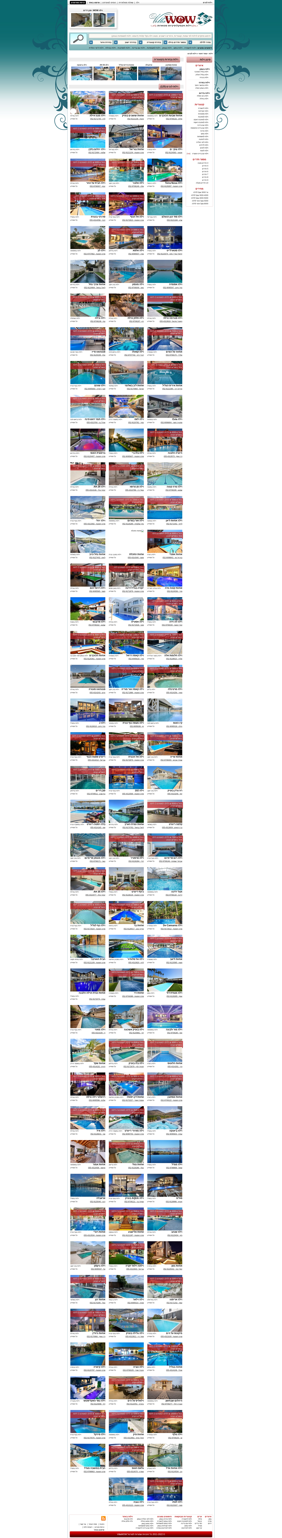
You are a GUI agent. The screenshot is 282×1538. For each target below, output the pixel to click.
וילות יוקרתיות (203, 111)
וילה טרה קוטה (174, 486)
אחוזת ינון (100, 1299)
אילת (200, 1519)
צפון (210, 1519)
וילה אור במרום (135, 520)
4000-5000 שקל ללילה (199, 198)
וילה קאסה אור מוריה (132, 689)
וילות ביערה (151, 554)
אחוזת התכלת (136, 554)
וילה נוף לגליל (97, 925)
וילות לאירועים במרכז (164, 1528)
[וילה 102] (126, 777)
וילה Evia (177, 419)
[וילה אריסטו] (164, 1286)
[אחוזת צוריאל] (126, 136)
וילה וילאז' (138, 1299)
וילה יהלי (100, 520)
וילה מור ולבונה (174, 1029)
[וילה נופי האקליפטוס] (87, 1387)
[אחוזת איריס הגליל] (126, 80)
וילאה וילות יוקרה (135, 1266)
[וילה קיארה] (87, 1354)
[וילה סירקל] (87, 1421)
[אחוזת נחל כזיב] (87, 541)
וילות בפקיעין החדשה (116, 959)
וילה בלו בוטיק (136, 1063)
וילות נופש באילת (147, 1521)
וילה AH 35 (99, 891)
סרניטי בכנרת (98, 216)
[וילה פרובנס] (87, 608)
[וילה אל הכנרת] (126, 743)
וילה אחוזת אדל (174, 1468)
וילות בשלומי (113, 386)
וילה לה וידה (175, 621)
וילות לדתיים (203, 145)
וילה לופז (139, 419)
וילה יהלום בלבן (97, 149)
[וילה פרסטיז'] (126, 845)
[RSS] (103, 1520)
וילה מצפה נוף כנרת (133, 723)
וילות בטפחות (152, 419)
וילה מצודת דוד (174, 993)
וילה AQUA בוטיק (134, 1198)
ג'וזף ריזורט (138, 891)
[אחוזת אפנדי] (164, 541)
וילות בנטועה (151, 521)
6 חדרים (205, 172)
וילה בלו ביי (138, 453)
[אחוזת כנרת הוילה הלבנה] (87, 980)
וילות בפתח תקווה (76, 959)
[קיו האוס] (164, 710)
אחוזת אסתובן (174, 1097)
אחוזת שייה (176, 757)
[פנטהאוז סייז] (87, 338)
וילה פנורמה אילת (172, 318)
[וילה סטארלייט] (164, 237)
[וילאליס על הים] (126, 1387)
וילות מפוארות (203, 114)
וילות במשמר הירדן (115, 419)
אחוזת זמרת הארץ (134, 824)
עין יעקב (199, 1528)
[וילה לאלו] (164, 1489)
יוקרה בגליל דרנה (134, 588)
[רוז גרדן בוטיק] (164, 777)
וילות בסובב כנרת (115, 554)
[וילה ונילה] (87, 305)
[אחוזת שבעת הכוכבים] (164, 102)
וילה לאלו (177, 1502)
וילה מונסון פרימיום (95, 858)
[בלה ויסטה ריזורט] (87, 811)
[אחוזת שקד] (87, 1050)
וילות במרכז (204, 82)
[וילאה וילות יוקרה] (126, 1252)
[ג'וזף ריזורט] (126, 878)
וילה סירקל (99, 1434)
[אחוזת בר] (126, 912)
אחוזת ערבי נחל (97, 284)
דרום (210, 1523)
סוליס (179, 1198)
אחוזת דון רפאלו (135, 1097)
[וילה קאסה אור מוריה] (126, 676)
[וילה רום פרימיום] (164, 845)
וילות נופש (178, 48)
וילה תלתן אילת (136, 318)
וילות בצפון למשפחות (164, 1523)
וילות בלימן (151, 689)
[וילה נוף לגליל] (87, 912)
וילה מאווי (100, 1029)
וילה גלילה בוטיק (135, 1333)
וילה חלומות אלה (173, 655)
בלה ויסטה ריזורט (96, 824)
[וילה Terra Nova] (164, 170)
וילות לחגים (204, 148)
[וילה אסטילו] (126, 608)
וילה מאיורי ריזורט (134, 1130)
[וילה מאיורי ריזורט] (126, 1117)
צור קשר (83, 1524)
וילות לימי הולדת (96, 48)
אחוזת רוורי (99, 1232)
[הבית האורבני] (87, 946)
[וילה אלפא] (126, 237)
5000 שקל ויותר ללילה (200, 201)
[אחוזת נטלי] (126, 1151)
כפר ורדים (198, 1523)
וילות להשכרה (190, 48)
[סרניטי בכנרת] (87, 203)
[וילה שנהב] (164, 1219)
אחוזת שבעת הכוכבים (170, 115)
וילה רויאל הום (97, 588)
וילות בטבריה (75, 1401)
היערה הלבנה (175, 453)
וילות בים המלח (202, 96)
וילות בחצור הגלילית (154, 656)
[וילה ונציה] (126, 1354)
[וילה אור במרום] (126, 507)
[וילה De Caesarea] (164, 912)
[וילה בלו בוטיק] (126, 1050)
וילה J (102, 723)
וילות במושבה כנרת (77, 824)
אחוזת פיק (138, 1434)
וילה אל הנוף (137, 216)
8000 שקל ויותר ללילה (200, 204)
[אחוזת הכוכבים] (87, 642)
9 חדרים (205, 180)
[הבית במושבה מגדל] (87, 1455)
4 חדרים (205, 166)
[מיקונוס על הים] (164, 1320)
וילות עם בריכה (138, 48)
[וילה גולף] (164, 1421)
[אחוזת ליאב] (164, 946)
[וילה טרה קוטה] (164, 473)
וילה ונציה (138, 1367)
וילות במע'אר (113, 723)
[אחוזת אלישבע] (126, 1219)
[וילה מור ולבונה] (164, 1016)
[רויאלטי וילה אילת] (87, 1084)
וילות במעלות (75, 554)
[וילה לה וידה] (164, 608)
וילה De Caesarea (172, 925)
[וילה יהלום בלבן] (87, 136)
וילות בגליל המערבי (201, 72)
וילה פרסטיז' (137, 858)
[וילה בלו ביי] (126, 440)
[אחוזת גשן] (164, 1252)
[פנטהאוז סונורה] (87, 676)
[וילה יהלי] (87, 507)
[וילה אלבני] (126, 170)
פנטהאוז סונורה (97, 689)
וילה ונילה (100, 318)
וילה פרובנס (99, 621)
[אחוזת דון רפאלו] (126, 1084)
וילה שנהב (176, 1232)
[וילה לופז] (126, 406)
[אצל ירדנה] (164, 878)
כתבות (102, 1524)
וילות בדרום (204, 93)
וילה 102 (139, 790)
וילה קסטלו (138, 352)
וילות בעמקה (113, 1232)
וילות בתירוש (74, 149)
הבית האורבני (98, 959)
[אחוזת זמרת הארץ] (126, 811)
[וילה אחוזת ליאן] (164, 507)
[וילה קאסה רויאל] (126, 642)
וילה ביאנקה (175, 1130)
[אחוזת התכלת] (126, 541)
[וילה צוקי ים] (164, 136)
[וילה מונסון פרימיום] (87, 845)
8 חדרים (205, 177)
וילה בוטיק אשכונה (134, 1029)
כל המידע (150, 119)
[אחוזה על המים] (164, 338)
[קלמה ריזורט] (164, 811)
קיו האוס (177, 723)
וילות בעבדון (151, 1468)
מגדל (200, 1526)
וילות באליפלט (152, 1300)
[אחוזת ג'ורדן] (87, 1320)
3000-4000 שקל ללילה (199, 195)
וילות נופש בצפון (147, 1524)
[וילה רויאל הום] (87, 575)
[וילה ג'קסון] (87, 1252)
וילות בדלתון (113, 251)
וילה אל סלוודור (135, 959)
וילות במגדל (74, 217)
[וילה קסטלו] (126, 338)
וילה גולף (177, 1434)
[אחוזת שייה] (164, 743)
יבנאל (200, 1521)
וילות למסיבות (124, 48)
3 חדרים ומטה (203, 163)
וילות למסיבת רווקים (201, 120)
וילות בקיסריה (152, 926)
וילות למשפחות (153, 48)
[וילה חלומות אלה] (164, 642)
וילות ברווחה (113, 926)
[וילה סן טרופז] (126, 473)
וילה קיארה (99, 1367)
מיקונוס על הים (174, 1333)
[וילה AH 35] (104, 80)
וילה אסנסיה (175, 284)
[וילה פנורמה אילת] (164, 305)
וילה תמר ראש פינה (95, 419)
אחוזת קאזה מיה (173, 588)
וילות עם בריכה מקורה (200, 154)
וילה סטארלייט (174, 250)
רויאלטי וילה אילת (95, 1097)
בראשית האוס (97, 453)
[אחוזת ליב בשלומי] (126, 372)
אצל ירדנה (176, 891)
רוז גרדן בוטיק (175, 790)
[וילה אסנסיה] (164, 271)
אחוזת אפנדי (175, 554)
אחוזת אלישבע (136, 1232)
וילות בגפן (150, 993)
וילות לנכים (192, 54)
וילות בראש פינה (114, 352)
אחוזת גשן (176, 1266)
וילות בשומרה (113, 116)
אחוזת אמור (99, 1164)
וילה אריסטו (176, 1299)
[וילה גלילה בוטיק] (126, 1320)
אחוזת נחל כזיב (97, 554)
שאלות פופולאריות (126, 2)
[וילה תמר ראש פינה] (87, 406)
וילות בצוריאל (113, 149)
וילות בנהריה (151, 1333)
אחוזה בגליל (175, 1367)
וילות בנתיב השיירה (154, 588)
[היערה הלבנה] (164, 440)
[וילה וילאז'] (126, 1286)
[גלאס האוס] (126, 1455)
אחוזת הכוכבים (97, 655)
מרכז (210, 1521)
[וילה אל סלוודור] (126, 946)
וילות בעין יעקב (114, 183)
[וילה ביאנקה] (81, 80)
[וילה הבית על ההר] (87, 170)
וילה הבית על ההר (95, 183)
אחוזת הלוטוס (175, 1063)
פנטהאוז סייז (98, 352)
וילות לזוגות (204, 151)
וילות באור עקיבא (76, 352)
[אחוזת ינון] (87, 1286)
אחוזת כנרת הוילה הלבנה (92, 993)
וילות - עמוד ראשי (206, 54)
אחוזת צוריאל (137, 149)
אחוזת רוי (139, 993)
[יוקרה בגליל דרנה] (126, 575)
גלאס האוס (138, 1468)
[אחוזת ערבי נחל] (87, 271)
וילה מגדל (177, 1164)
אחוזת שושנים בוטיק (133, 115)
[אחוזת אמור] (87, 1151)
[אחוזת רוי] (126, 980)
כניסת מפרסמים (78, 2)
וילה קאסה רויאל (135, 655)
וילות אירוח (204, 131)
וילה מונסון (138, 284)
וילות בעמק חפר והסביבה (79, 656)
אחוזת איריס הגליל (172, 385)
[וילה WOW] (180, 18)
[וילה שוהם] (87, 372)
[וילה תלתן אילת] (126, 305)
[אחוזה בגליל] (164, 1354)
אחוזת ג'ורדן (98, 1333)
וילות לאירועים (187, 1528)
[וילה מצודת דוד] (164, 980)
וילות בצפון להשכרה (164, 1521)
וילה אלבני (138, 183)
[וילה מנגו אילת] (87, 102)
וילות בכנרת (204, 77)
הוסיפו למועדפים (109, 2)
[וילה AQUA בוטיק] (126, 1185)
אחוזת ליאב (176, 959)
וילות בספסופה (152, 116)
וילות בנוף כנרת (114, 217)
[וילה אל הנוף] (126, 203)
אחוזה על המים (174, 352)
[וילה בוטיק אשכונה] (126, 1016)
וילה (137, 2)
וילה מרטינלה (175, 689)
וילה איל (101, 1130)
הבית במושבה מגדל (94, 1468)
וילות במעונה (151, 487)
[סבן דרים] (104, 26)
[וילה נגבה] (126, 1489)
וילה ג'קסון (99, 1266)
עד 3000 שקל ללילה (200, 192)
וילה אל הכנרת (136, 757)
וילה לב (101, 250)
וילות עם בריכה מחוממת (199, 128)
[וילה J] (87, 710)
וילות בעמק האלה (201, 88)
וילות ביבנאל (151, 183)
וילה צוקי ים (176, 149)
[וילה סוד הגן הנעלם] (164, 203)
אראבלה (100, 1198)
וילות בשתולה (75, 318)
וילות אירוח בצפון (165, 1519)
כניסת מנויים (99, 1527)
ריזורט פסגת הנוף (96, 757)
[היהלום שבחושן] (164, 1387)
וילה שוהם (99, 385)
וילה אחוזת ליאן (174, 520)
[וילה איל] (87, 1117)
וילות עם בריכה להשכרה (144, 1528)
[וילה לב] (87, 237)
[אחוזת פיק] (126, 1421)
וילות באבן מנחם (114, 588)
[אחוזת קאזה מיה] (164, 575)
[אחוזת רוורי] (87, 1219)
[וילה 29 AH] (87, 473)
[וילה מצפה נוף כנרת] (126, 710)
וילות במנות (74, 622)
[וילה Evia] (164, 406)
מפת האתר (93, 1524)
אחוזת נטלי (138, 1164)
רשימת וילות (88, 1527)
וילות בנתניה (151, 149)
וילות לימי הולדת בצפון (145, 1519)
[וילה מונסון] (126, 271)
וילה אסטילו (137, 621)
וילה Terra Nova (173, 183)
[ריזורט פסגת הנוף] (87, 743)
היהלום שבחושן (174, 1400)
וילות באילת (110, 48)
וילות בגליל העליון (202, 75)
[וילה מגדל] (164, 1151)
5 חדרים (205, 169)
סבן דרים (87, 10)
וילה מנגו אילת (97, 115)
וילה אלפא (138, 250)
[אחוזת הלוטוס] (164, 1050)
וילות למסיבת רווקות (201, 122)
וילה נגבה (139, 1502)
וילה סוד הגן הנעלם (172, 216)
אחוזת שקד (99, 1063)
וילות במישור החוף (201, 85)
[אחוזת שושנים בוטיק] (126, 102)
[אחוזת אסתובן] (171, 80)
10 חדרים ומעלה (202, 183)
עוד (188, 154)
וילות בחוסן (151, 1367)
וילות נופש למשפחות (145, 1526)
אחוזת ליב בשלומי (134, 385)
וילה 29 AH (99, 486)
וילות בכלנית (151, 1266)
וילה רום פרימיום (173, 858)
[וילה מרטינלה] (164, 676)
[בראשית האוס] (87, 440)
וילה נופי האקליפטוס (94, 1400)
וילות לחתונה (203, 139)
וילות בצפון (167, 48)
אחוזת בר (139, 925)
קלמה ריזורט (175, 824)
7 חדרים (205, 174)
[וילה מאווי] (87, 1016)
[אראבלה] (148, 80)
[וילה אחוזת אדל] (164, 1455)
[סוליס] (164, 1185)
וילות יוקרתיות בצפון (164, 1526)
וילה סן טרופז (137, 486)
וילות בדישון (113, 1165)
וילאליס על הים (136, 1400)
